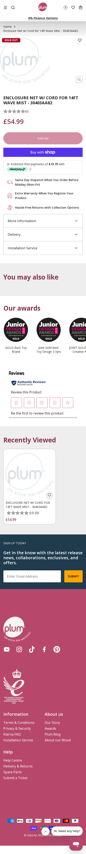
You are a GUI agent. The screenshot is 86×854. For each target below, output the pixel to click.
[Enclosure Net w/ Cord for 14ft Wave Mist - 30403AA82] (29, 475)
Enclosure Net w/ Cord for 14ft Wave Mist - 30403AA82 (28, 505)
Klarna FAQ (12, 734)
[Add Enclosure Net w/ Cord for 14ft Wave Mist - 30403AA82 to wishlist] (49, 495)
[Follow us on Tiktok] (31, 649)
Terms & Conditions (18, 722)
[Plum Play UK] (43, 8)
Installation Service (18, 740)
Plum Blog (53, 734)
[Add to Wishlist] (80, 40)
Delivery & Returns (18, 766)
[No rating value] (14, 111)
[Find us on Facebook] (44, 649)
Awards (50, 728)
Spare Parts (12, 772)
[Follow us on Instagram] (19, 649)
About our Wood (58, 740)
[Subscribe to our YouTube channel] (6, 649)
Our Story (52, 722)
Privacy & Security (17, 728)
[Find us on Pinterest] (56, 649)
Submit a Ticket (15, 778)
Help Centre (12, 760)
